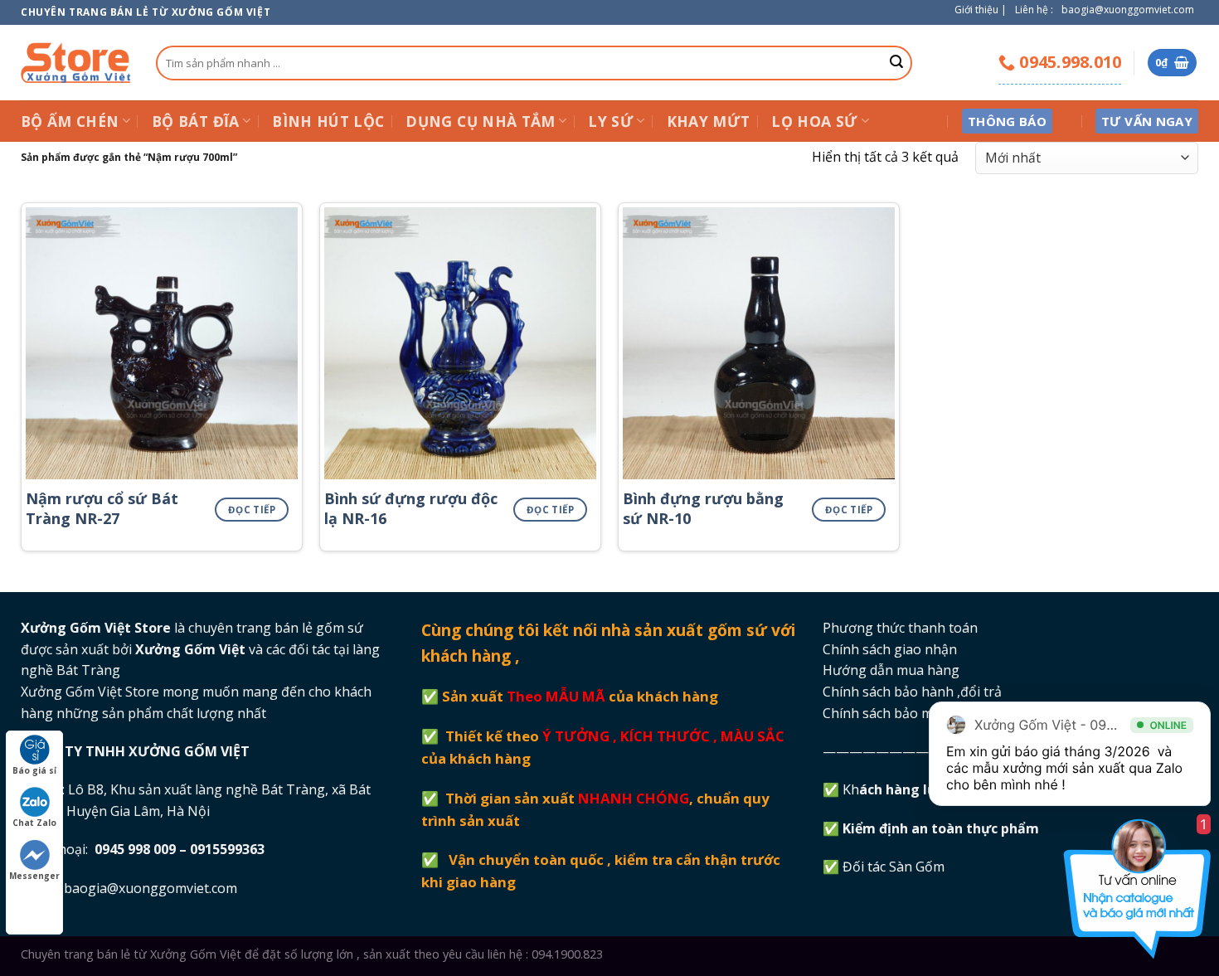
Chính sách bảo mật (884, 713)
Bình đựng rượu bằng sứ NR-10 (703, 508)
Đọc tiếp (251, 509)
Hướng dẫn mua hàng (891, 670)
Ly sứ (611, 121)
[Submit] (896, 63)
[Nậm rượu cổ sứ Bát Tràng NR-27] (162, 343)
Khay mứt (708, 121)
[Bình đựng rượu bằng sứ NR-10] (759, 343)
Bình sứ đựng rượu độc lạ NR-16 (411, 508)
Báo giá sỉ (34, 770)
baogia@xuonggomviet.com (1127, 9)
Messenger (34, 875)
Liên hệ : (1034, 9)
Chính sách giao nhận (890, 649)
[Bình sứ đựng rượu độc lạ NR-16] (460, 343)
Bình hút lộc (328, 121)
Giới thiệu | (980, 9)
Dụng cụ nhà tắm (480, 121)
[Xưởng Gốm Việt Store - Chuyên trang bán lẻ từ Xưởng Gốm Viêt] (76, 62)
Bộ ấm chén (70, 121)
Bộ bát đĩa (196, 121)
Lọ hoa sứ (814, 121)
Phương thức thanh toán (900, 628)
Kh (901, 789)
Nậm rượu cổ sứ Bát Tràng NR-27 (102, 508)
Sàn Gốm (918, 866)
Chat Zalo (34, 822)
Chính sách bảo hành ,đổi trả (912, 691)
